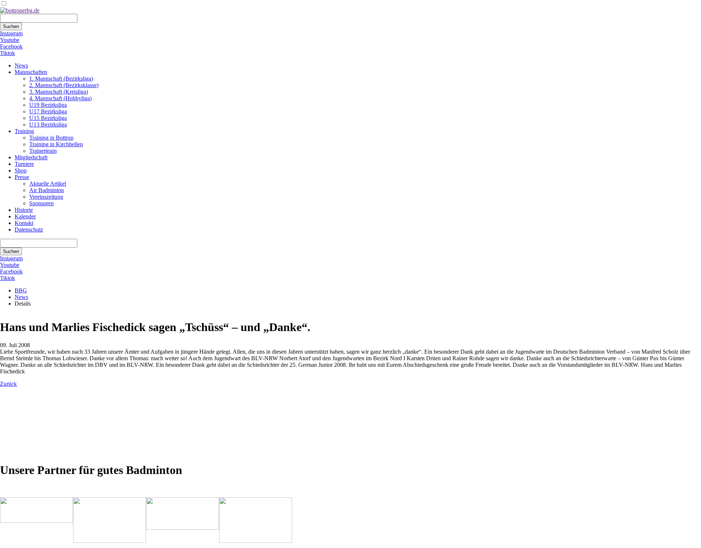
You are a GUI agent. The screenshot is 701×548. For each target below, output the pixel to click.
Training (24, 131)
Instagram (11, 33)
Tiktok (7, 53)
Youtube (9, 40)
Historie (24, 210)
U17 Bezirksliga (48, 111)
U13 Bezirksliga (48, 124)
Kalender (25, 216)
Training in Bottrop (51, 138)
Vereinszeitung (46, 197)
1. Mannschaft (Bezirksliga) (61, 78)
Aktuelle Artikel (47, 183)
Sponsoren (41, 203)
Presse (22, 177)
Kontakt (24, 223)
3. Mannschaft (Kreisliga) (58, 92)
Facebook (11, 46)
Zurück (8, 384)
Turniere (24, 164)
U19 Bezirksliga (48, 105)
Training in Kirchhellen (56, 144)
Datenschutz (29, 229)
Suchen (11, 26)
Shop (21, 170)
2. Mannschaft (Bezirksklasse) (64, 85)
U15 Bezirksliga (48, 118)
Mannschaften (31, 72)
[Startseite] (19, 10)
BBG (21, 290)
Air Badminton (46, 190)
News (21, 65)
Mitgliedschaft (31, 157)
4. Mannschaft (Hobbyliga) (60, 98)
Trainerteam (43, 151)
